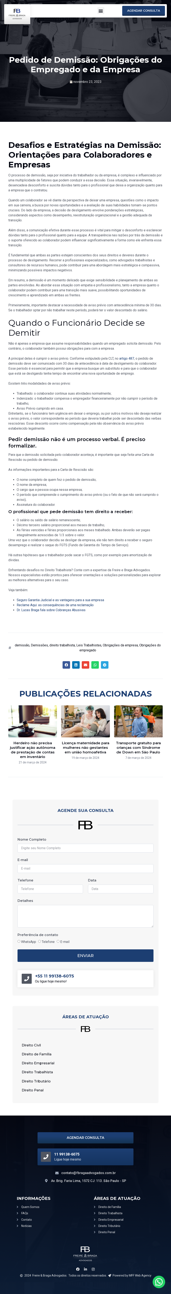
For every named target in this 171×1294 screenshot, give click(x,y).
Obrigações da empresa (120, 645)
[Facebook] (78, 1269)
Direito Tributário (36, 1081)
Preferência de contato (38, 935)
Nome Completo (32, 839)
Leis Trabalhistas (88, 645)
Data (92, 880)
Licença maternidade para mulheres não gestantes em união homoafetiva (85, 747)
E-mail (23, 860)
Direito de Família (37, 1054)
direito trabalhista (62, 645)
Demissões (39, 645)
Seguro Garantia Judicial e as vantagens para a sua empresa (60, 600)
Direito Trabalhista (37, 1072)
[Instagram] (93, 1269)
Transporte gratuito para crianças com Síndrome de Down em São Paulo (138, 747)
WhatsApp (28, 942)
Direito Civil (31, 1045)
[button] (100, 10)
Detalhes (25, 901)
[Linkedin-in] (86, 1269)
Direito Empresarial (38, 1063)
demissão (22, 645)
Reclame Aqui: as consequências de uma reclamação (55, 605)
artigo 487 (126, 358)
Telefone (25, 880)
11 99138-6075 (66, 1154)
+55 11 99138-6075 (54, 976)
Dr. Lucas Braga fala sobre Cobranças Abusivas (51, 610)
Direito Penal (33, 1090)
